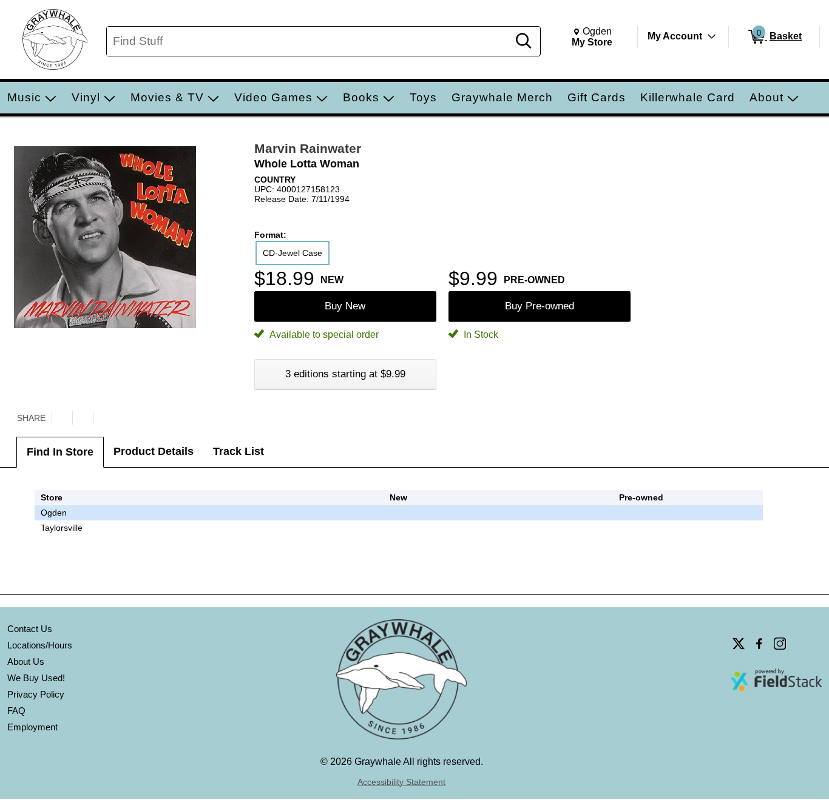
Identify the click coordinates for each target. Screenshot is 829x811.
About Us (25, 661)
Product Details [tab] (153, 451)
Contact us (29, 629)
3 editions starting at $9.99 (345, 374)
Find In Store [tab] (60, 452)
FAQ (16, 710)
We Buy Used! (36, 678)
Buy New (345, 306)
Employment (32, 727)
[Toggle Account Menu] (712, 36)
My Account (675, 36)
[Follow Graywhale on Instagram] (780, 643)
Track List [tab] (238, 451)
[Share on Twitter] (62, 418)
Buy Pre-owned (539, 306)
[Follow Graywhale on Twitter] (738, 643)
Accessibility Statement (401, 782)
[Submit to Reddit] (103, 418)
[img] (641, 512)
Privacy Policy (35, 694)
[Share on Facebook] (82, 418)
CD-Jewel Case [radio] (292, 253)
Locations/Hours (39, 645)
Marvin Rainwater (307, 148)
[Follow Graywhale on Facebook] (759, 643)
